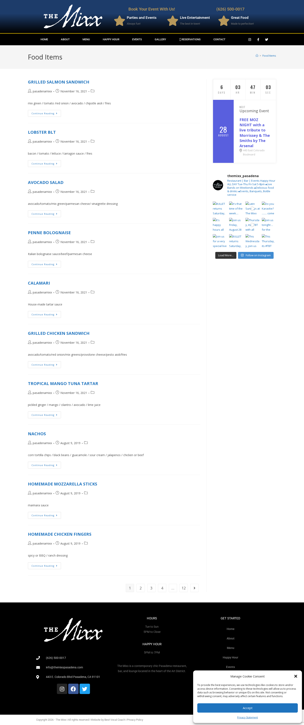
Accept (248, 708)
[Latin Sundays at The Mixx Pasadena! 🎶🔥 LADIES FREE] (252, 209)
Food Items (269, 55)
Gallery (160, 39)
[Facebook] (73, 689)
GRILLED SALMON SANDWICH (58, 82)
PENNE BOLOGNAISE (49, 232)
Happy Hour (111, 39)
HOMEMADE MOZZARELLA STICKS (62, 484)
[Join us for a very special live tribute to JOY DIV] (220, 241)
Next (242, 107)
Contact (219, 39)
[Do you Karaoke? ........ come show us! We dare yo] (269, 209)
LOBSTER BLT (42, 132)
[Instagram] (250, 39)
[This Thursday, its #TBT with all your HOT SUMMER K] (269, 241)
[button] (296, 676)
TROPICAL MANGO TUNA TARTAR (63, 383)
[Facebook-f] (258, 39)
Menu (86, 39)
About (65, 39)
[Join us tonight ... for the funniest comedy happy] (269, 225)
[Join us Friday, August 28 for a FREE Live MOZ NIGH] (236, 225)
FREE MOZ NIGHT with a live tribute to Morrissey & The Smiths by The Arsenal (254, 132)
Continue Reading (46, 112)
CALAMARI (39, 283)
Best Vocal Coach (114, 719)
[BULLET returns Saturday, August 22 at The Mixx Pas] (220, 209)
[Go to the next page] (194, 588)
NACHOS (37, 433)
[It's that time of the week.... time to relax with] (236, 209)
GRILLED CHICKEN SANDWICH (59, 333)
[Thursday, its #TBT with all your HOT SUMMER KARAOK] (252, 225)
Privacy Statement (247, 717)
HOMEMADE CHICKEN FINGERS (59, 534)
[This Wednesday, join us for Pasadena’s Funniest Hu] (252, 241)
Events (137, 39)
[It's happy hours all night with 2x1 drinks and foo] (220, 225)
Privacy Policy (135, 719)
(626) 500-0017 (230, 9)
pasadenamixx (42, 91)
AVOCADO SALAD (45, 182)
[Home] (257, 55)
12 (184, 587)
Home (44, 39)
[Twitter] (267, 39)
